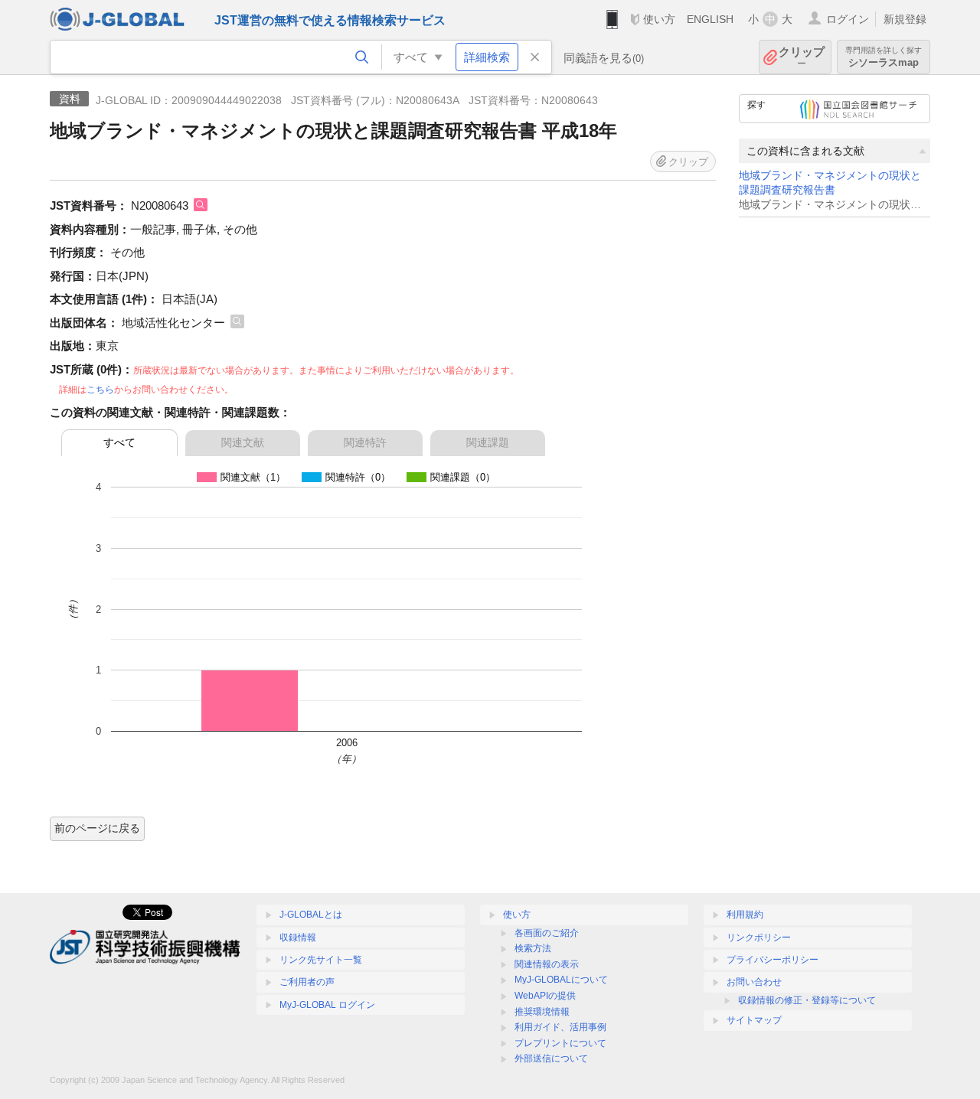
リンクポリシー (759, 937)
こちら (100, 389)
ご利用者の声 (307, 982)
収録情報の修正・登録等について (807, 1000)
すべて (119, 442)
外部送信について (551, 1058)
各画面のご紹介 (546, 933)
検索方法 (532, 948)
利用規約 (745, 914)
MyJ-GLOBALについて (561, 979)
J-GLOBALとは (310, 914)
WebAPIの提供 (545, 995)
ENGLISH (710, 19)
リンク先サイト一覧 (320, 959)
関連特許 (365, 442)
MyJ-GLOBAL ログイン (327, 1005)
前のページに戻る (97, 828)
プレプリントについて (560, 1043)
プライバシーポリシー (772, 959)
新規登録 (905, 19)
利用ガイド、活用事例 (560, 1027)
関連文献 (242, 442)
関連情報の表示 (546, 964)
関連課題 (487, 442)
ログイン (847, 19)
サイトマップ (754, 1020)
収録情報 (297, 937)
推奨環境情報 (542, 1011)
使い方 (659, 19)
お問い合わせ (754, 982)
